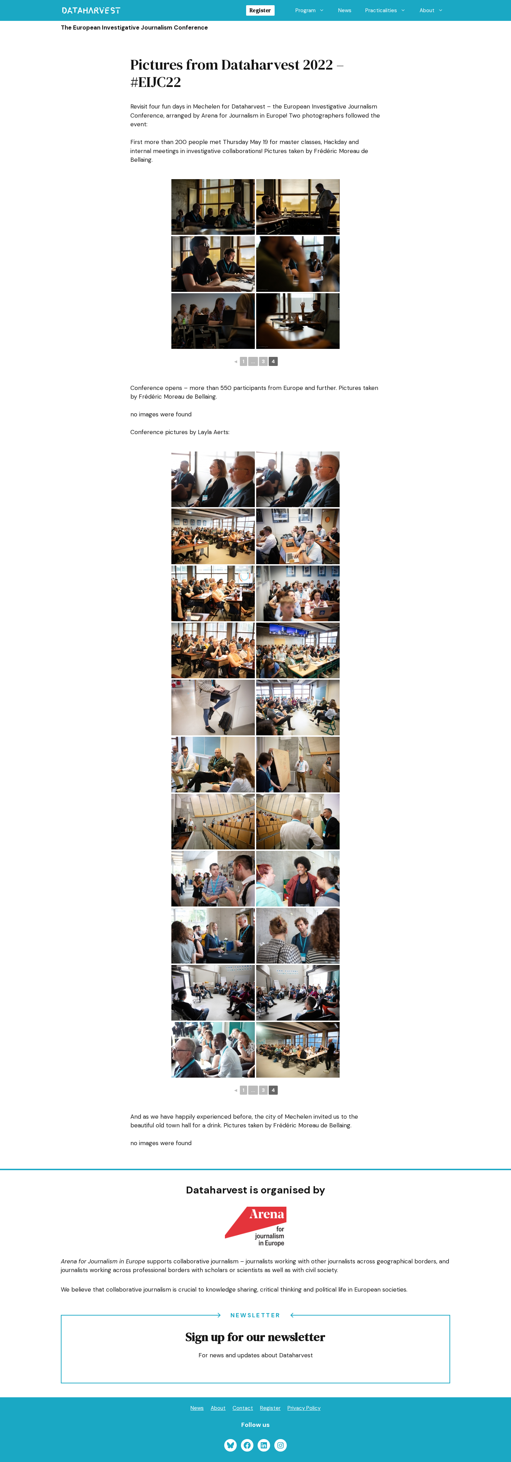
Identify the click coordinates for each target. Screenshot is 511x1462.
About (427, 10)
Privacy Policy (304, 1408)
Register (260, 10)
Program (305, 10)
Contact (243, 1408)
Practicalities (381, 10)
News (344, 10)
